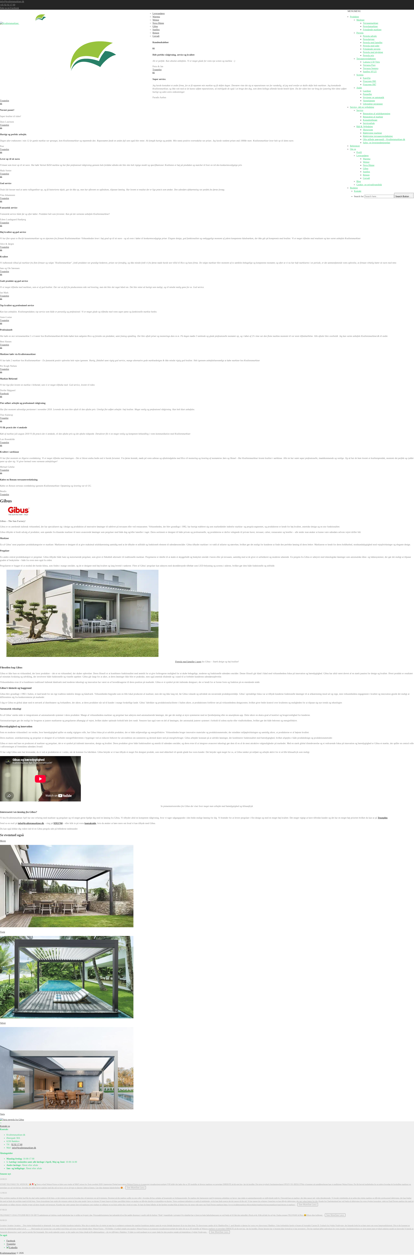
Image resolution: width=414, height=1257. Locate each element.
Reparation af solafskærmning (376, 113)
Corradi (366, 178)
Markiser (360, 20)
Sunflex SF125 (370, 71)
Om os (353, 149)
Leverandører (362, 155)
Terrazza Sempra (370, 68)
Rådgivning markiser (372, 133)
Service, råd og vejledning (362, 107)
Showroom (368, 130)
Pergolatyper (369, 39)
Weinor (366, 162)
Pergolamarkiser (370, 26)
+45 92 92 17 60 (7, 5)
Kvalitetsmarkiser (8, 1253)
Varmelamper (369, 100)
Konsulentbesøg (370, 120)
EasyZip (366, 78)
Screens (359, 75)
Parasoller (367, 94)
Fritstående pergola (371, 49)
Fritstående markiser (372, 29)
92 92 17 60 (16, 1144)
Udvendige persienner (373, 104)
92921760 (58, 823)
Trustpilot (157, 69)
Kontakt (357, 191)
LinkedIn (13, 1247)
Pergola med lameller (372, 42)
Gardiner (367, 91)
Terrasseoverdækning (366, 58)
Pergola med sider (371, 46)
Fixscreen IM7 (369, 84)
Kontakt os (5, 1126)
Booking (354, 188)
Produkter (354, 17)
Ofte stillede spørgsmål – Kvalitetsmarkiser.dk (384, 139)
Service (359, 110)
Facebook (4, 393)
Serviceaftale (369, 123)
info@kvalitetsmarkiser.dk (12, 1)
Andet (359, 88)
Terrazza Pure (369, 65)
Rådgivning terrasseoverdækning (378, 136)
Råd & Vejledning (364, 126)
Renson (366, 175)
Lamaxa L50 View (371, 62)
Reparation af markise (373, 117)
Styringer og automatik (373, 97)
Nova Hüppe (368, 165)
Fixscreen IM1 (369, 81)
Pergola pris (368, 55)
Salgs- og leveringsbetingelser (376, 142)
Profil (359, 152)
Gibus (365, 168)
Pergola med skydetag (373, 52)
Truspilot (4, 418)
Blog (358, 181)
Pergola (359, 33)
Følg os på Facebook (9, 8)
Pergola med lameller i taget (188, 661)
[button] (354, 11)
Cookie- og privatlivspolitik (369, 184)
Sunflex (366, 172)
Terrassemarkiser (370, 23)
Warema (366, 159)
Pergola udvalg (370, 36)
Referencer (355, 146)
